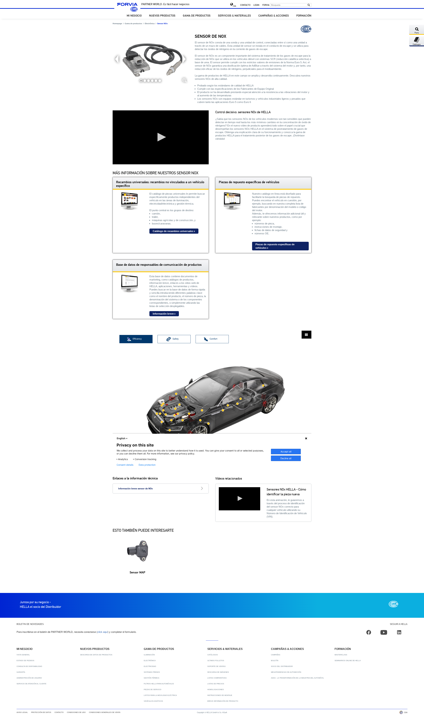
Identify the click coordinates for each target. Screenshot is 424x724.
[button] (160, 137)
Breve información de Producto (222, 701)
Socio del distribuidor (282, 666)
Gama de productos (197, 16)
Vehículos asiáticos (153, 701)
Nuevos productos (162, 16)
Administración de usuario (29, 678)
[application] (161, 137)
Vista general (23, 655)
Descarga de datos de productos (96, 655)
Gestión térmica (151, 678)
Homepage (117, 23)
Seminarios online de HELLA (348, 660)
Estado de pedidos (25, 660)
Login (256, 5)
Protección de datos (41, 712)
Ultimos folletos (215, 660)
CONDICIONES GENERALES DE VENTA (104, 712)
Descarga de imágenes (218, 672)
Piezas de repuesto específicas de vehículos (274, 246)
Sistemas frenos (152, 672)
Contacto (245, 5)
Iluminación (149, 655)
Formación (303, 16)
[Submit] (309, 5)
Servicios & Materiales (234, 16)
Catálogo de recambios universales (173, 231)
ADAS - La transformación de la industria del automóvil (297, 678)
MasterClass (341, 655)
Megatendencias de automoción (286, 672)
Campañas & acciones (273, 16)
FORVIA (265, 5)
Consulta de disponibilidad (29, 666)
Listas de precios (215, 684)
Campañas (275, 655)
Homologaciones (215, 689)
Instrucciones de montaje (219, 695)
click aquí (102, 631)
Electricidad (150, 666)
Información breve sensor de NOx (135, 488)
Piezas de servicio (152, 689)
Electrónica (150, 23)
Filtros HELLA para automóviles (159, 684)
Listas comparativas (217, 678)
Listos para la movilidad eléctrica (160, 695)
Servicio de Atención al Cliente (31, 684)
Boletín (274, 660)
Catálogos (212, 655)
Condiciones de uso (76, 712)
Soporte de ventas (216, 666)
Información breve (163, 313)
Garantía (21, 672)
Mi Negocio (134, 16)
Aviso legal (22, 712)
